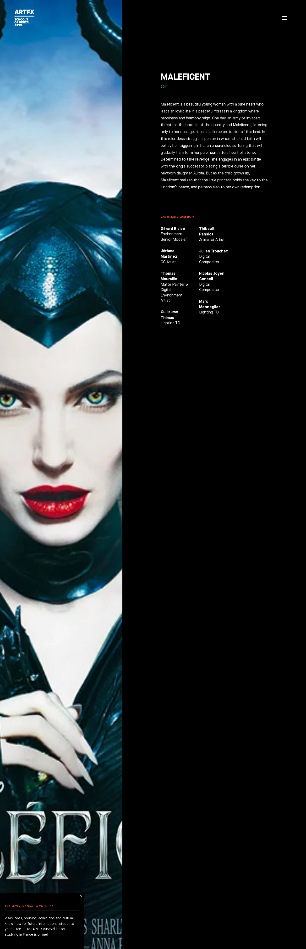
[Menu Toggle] (284, 18)
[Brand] (23, 18)
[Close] (81, 896)
